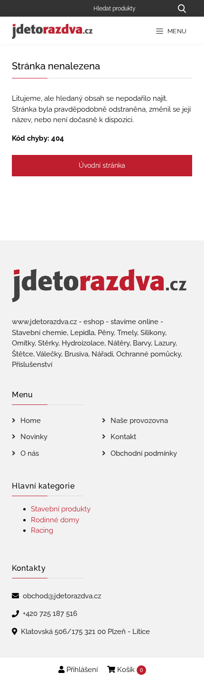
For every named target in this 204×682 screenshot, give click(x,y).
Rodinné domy (55, 520)
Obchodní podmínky (144, 453)
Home (30, 420)
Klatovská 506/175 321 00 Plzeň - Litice (85, 631)
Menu (176, 31)
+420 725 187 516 (50, 613)
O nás (29, 453)
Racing (42, 530)
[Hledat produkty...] (181, 8)
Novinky (33, 436)
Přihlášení (81, 669)
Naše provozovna (139, 420)
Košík (129, 669)
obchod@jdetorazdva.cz (62, 596)
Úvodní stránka (102, 165)
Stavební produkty (61, 509)
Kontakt (123, 436)
